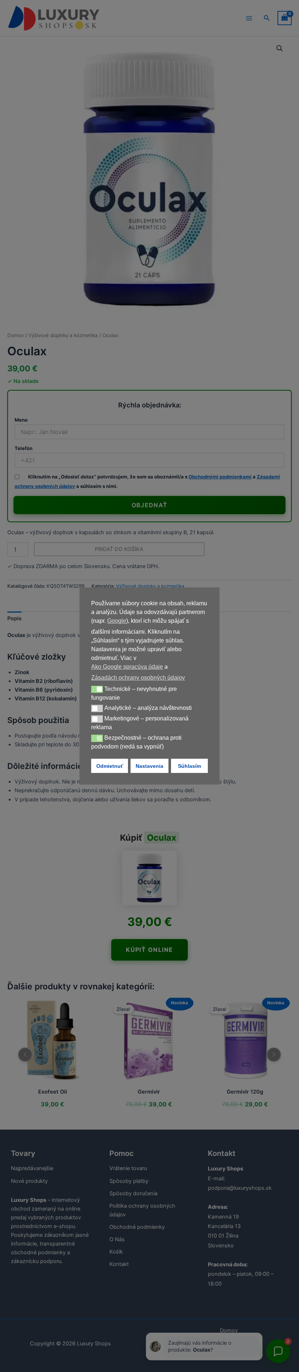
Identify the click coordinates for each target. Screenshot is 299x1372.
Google (116, 621)
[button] (97, 689)
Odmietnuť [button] (109, 766)
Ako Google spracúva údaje (127, 667)
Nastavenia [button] (149, 766)
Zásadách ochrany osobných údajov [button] (138, 678)
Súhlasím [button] (189, 766)
